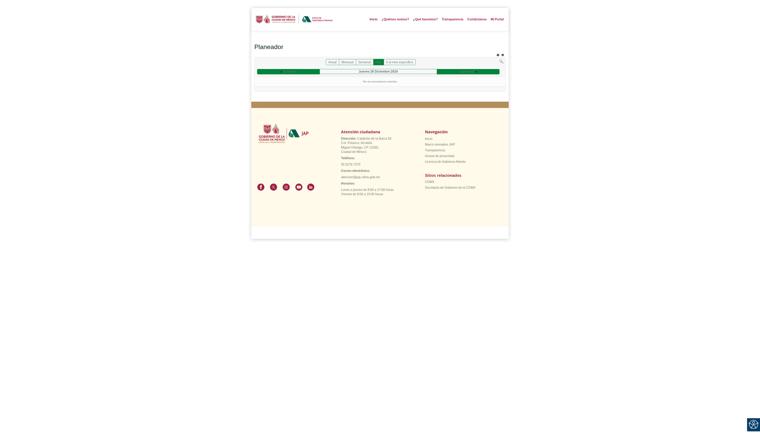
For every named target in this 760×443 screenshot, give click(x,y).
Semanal (364, 62)
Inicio (374, 19)
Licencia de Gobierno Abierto (445, 161)
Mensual (347, 62)
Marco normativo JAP (440, 144)
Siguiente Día (467, 71)
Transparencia (435, 150)
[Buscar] (501, 61)
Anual (332, 62)
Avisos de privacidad (439, 156)
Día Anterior (289, 71)
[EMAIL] (503, 55)
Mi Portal (497, 19)
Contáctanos (477, 19)
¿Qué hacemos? (425, 19)
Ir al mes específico (399, 62)
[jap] (294, 19)
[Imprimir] (498, 55)
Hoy (378, 62)
